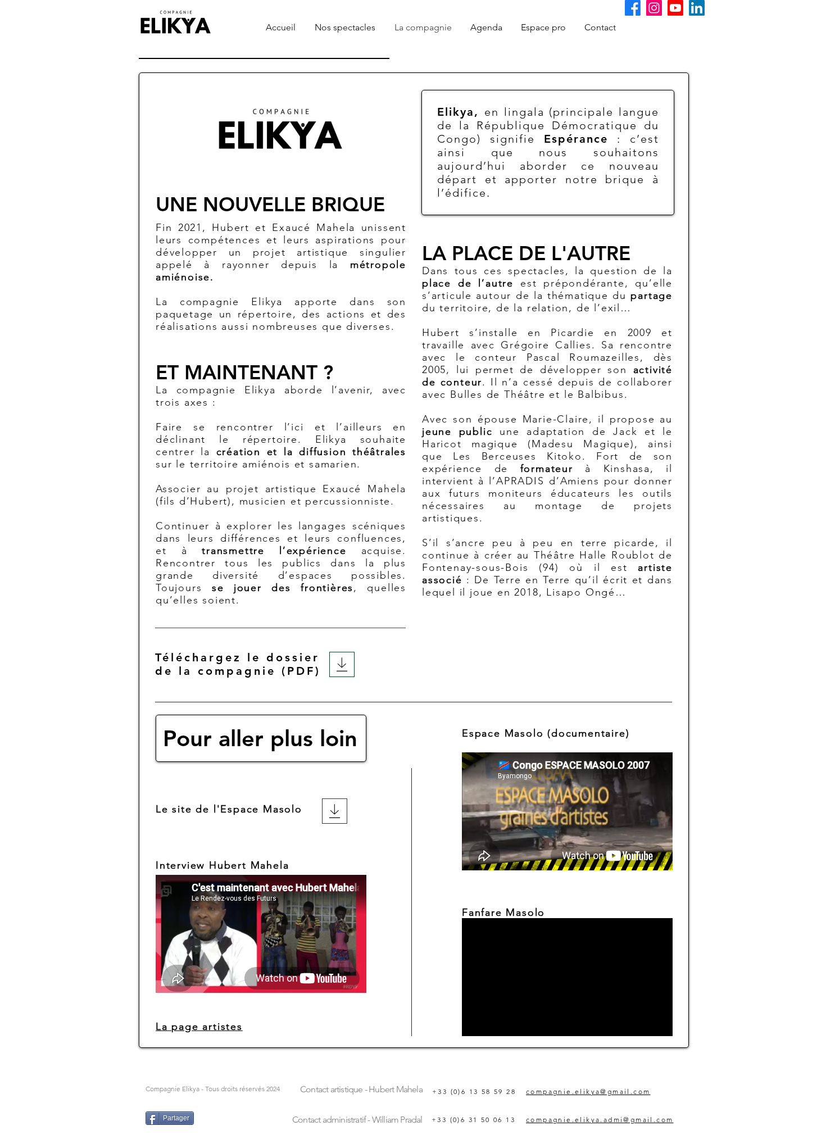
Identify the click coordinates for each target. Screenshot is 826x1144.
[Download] (334, 811)
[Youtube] (675, 8)
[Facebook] (633, 8)
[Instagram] (654, 8)
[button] (345, 27)
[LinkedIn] (697, 8)
